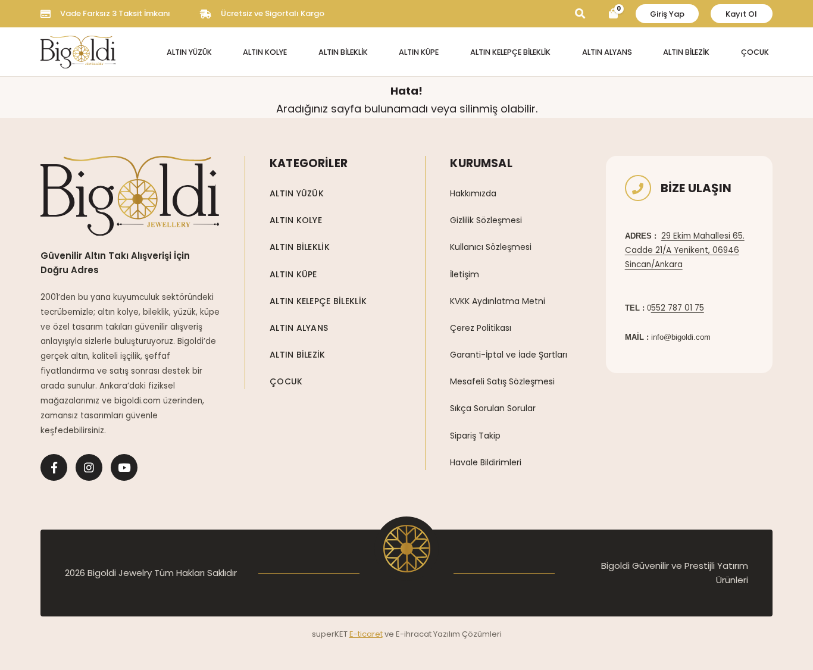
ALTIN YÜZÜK (189, 52)
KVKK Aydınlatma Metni (497, 301)
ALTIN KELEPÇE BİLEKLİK (510, 52)
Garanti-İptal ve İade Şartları (508, 355)
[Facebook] (53, 467)
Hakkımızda (473, 193)
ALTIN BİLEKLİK (343, 52)
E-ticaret (366, 634)
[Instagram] (89, 467)
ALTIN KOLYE (265, 52)
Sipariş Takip (475, 436)
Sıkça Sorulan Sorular (493, 408)
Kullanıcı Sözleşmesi (490, 247)
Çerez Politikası (480, 328)
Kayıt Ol (741, 14)
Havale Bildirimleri (485, 462)
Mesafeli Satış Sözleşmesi (502, 381)
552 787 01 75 (677, 308)
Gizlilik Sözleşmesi (486, 220)
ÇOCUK (755, 52)
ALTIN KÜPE (419, 52)
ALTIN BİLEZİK (686, 52)
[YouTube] (124, 467)
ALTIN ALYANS (607, 52)
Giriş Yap (667, 14)
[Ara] (580, 14)
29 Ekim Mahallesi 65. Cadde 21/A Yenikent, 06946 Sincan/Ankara (685, 250)
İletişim (464, 274)
